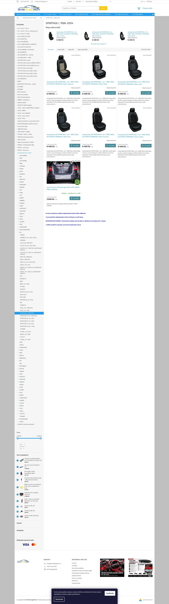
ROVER (21, 385)
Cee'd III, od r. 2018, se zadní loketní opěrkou (30, 253)
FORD (21, 193)
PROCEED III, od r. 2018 (26, 300)
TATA (21, 408)
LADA (21, 342)
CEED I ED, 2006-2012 (26, 257)
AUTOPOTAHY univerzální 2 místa (27, 73)
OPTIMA (22, 287)
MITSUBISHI (23, 366)
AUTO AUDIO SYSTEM (24, 36)
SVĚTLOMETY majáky (24, 132)
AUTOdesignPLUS (52, 569)
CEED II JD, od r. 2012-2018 (27, 262)
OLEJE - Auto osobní (23, 116)
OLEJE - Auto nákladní (24, 113)
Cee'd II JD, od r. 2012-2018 (28, 246)
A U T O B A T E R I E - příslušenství (27, 31)
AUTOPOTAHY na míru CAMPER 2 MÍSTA (29, 63)
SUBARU (22, 400)
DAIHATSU (22, 179)
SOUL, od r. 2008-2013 (26, 308)
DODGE (22, 182)
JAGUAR (22, 222)
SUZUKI (22, 403)
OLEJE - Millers (22, 111)
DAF (21, 177)
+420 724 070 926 (52, 566)
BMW (21, 164)
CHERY (21, 206)
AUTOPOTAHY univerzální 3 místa (27, 76)
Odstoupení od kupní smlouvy (80, 573)
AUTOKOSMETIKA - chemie (25, 55)
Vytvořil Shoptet (148, 600)
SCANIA (22, 390)
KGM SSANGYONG (25, 230)
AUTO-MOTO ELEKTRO (24, 47)
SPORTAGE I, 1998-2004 (27, 313)
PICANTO (22, 289)
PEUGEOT (22, 377)
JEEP (21, 224)
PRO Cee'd (23, 295)
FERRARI (22, 187)
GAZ (21, 195)
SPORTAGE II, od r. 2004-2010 (28, 316)
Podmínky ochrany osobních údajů (82, 571)
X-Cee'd (22, 337)
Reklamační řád (76, 576)
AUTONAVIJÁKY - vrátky (24, 58)
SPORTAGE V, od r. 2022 (27, 324)
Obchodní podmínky (92, 1)
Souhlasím (110, 593)
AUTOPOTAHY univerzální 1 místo (27, 71)
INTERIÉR (20, 89)
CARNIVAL (23, 240)
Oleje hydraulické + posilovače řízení (28, 121)
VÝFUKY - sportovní (23, 148)
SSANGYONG (23, 398)
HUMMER (22, 201)
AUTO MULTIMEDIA (23, 42)
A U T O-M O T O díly (23, 34)
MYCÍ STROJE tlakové (24, 97)
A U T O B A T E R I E (23, 28)
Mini (21, 363)
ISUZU (21, 216)
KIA (20, 232)
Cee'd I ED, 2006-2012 (26, 243)
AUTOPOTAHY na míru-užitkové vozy (28, 65)
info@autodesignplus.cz (54, 564)
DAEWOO (22, 174)
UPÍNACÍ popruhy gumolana (25, 137)
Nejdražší (71, 50)
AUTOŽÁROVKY (22, 79)
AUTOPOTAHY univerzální (25, 68)
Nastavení (59, 599)
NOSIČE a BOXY (22, 103)
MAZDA (22, 355)
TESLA (21, 411)
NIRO (21, 281)
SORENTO (23, 305)
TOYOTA (22, 414)
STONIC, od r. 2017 (25, 332)
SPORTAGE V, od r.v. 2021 (27, 326)
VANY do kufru (22, 140)
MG (20, 361)
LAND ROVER (23, 347)
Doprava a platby (77, 578)
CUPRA (21, 169)
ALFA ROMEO (23, 156)
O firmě (69, 1)
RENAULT (22, 382)
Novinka (23, 446)
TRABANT (22, 416)
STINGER (22, 329)
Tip (22, 448)
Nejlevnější (61, 50)
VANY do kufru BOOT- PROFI (26, 142)
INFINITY (22, 214)
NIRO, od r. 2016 (24, 284)
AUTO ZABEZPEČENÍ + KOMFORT (27, 44)
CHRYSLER (22, 211)
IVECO (21, 219)
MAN (21, 353)
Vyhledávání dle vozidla (24, 153)
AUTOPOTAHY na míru (24, 60)
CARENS (22, 235)
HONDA (22, 198)
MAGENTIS (23, 279)
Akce (22, 444)
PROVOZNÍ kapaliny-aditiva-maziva (28, 124)
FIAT (21, 190)
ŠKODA (22, 406)
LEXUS (21, 350)
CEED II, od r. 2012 (25, 265)
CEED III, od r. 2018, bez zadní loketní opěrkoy (30, 268)
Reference (75, 581)
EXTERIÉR (20, 87)
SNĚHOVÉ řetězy (22, 129)
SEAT (21, 393)
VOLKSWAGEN (24, 419)
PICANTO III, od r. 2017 (26, 292)
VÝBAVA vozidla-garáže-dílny (26, 145)
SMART (22, 395)
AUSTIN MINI (23, 161)
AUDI (21, 158)
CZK (142, 1)
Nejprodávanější (82, 50)
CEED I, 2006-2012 (25, 259)
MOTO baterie (22, 92)
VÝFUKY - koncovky (23, 150)
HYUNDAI (22, 203)
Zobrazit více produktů (98, 44)
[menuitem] (28, 14)
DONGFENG (23, 185)
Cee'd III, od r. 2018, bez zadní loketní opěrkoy (31, 249)
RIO (21, 303)
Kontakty (79, 1)
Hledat (103, 8)
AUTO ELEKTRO (22, 39)
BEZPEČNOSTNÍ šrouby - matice (27, 84)
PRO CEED (23, 297)
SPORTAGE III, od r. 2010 (27, 318)
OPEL (21, 374)
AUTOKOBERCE (22, 52)
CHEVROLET (23, 208)
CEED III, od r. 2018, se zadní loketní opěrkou (30, 272)
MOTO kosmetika (23, 95)
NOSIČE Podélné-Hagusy (25, 105)
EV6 (21, 276)
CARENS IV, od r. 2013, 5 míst (28, 238)
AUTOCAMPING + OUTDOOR (26, 50)
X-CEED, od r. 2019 (25, 340)
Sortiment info (76, 583)
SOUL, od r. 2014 (24, 310)
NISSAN (22, 369)
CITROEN (22, 166)
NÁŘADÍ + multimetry (23, 100)
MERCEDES (23, 358)
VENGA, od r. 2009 (25, 334)
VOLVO (21, 422)
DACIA (21, 171)
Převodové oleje (22, 126)
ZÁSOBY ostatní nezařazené (26, 424)
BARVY (19, 81)
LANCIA (22, 345)
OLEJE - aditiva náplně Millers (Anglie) (28, 108)
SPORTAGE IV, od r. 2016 (27, 321)
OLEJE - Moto (21, 118)
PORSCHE (22, 379)
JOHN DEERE (23, 227)
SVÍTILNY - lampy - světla (25, 134)
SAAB (21, 387)
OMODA (22, 371)
